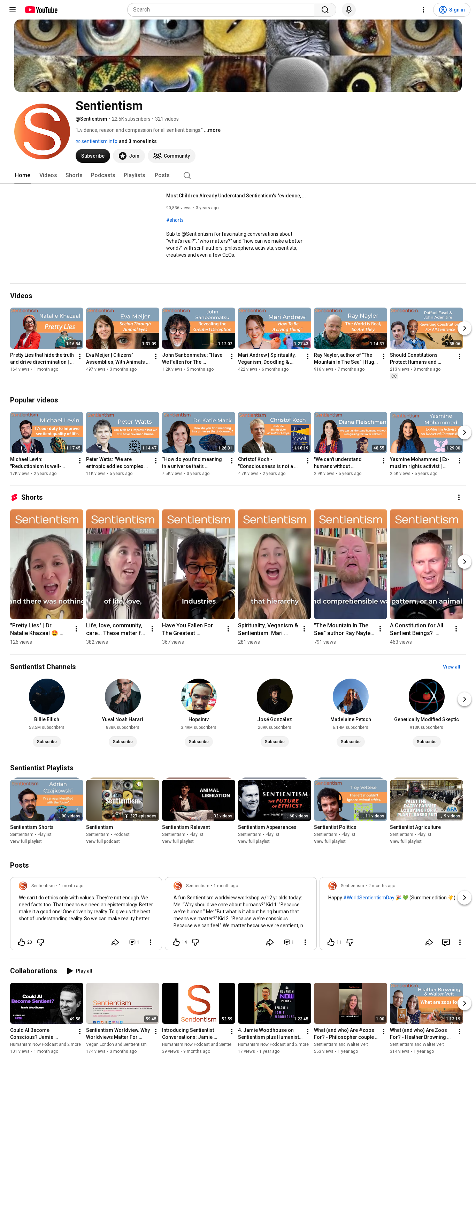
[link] (86, 916)
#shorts (175, 220)
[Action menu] (151, 942)
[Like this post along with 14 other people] (176, 942)
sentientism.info (98, 141)
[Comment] (446, 942)
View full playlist (26, 841)
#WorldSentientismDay (368, 897)
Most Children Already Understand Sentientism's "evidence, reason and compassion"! (236, 195)
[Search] (325, 10)
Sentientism (21, 834)
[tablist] (238, 175)
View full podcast (103, 841)
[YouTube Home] (41, 10)
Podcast (122, 834)
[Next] (464, 328)
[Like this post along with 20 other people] (21, 942)
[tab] (22, 175)
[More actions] (80, 356)
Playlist (45, 834)
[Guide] (12, 10)
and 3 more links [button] (138, 141)
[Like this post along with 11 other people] (331, 942)
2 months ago (381, 885)
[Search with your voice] (349, 10)
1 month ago (71, 885)
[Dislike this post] (40, 942)
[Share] (115, 942)
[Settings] (423, 10)
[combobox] (223, 10)
